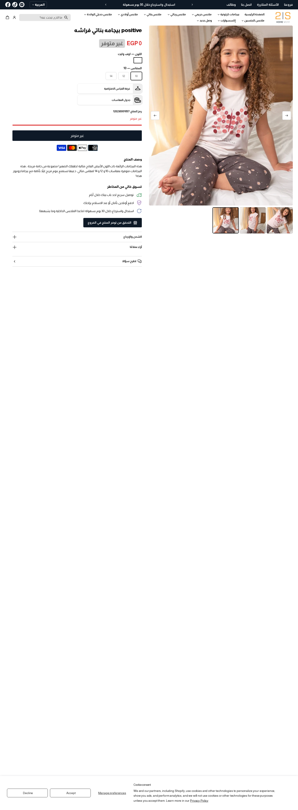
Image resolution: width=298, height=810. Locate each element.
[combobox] (45, 17)
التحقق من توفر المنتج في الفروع (109, 222)
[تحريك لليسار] (286, 115)
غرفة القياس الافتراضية (117, 88)
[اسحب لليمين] (155, 115)
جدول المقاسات (121, 100)
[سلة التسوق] (8, 17)
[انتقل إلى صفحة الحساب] (14, 17)
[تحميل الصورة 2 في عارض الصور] (253, 220)
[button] (8, 17)
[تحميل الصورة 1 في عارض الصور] (280, 220)
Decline (28, 793)
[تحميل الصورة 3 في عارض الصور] (225, 220)
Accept (70, 793)
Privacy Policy (199, 800)
